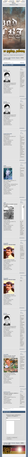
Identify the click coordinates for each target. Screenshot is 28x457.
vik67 (5, 202)
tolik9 (5, 165)
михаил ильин (7, 391)
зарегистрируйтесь (19, 55)
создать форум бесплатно (20, 445)
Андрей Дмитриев (8, 133)
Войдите (12, 55)
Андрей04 (6, 243)
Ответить (22, 62)
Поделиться (22, 98)
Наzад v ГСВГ (7, 57)
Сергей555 (6, 354)
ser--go (5, 70)
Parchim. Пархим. (16, 57)
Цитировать (22, 96)
